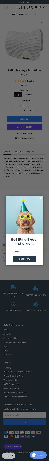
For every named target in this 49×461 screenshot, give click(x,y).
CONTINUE (24, 259)
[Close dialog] (41, 198)
